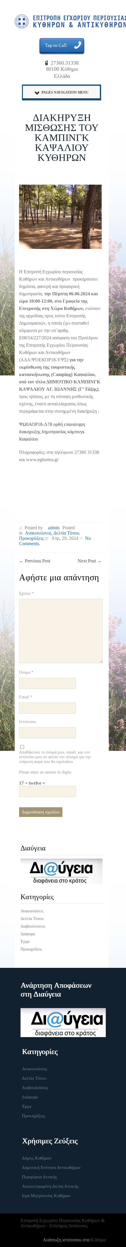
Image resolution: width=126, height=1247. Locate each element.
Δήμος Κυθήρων (37, 1158)
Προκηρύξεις (31, 538)
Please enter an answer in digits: (45, 772)
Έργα (25, 941)
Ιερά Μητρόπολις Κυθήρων (46, 1195)
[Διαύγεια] (62, 871)
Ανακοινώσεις (38, 532)
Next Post (90, 560)
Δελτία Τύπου (66, 532)
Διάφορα (28, 934)
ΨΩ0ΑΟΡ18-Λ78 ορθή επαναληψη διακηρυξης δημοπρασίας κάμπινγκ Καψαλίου (52, 431)
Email (25, 697)
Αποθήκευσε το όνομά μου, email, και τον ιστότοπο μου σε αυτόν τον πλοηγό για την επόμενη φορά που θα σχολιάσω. (55, 757)
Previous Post (34, 560)
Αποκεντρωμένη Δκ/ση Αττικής (50, 1186)
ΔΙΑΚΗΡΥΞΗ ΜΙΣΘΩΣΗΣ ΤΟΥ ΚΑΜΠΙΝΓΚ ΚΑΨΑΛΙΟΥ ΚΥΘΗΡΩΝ (62, 137)
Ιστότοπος (27, 721)
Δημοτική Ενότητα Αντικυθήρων (51, 1167)
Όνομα (26, 672)
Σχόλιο (26, 593)
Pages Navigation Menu (65, 92)
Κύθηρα (98, 1239)
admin (53, 527)
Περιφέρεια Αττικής (39, 1176)
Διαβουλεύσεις (33, 926)
